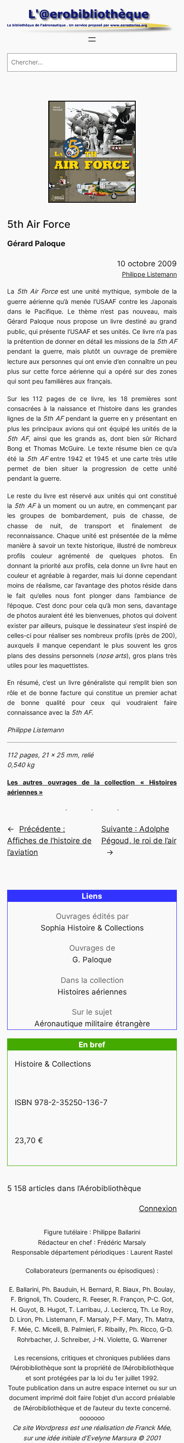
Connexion (158, 1208)
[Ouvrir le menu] (92, 39)
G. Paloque (92, 959)
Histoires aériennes (92, 991)
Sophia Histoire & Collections (92, 927)
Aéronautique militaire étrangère (92, 1023)
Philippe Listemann (149, 274)
